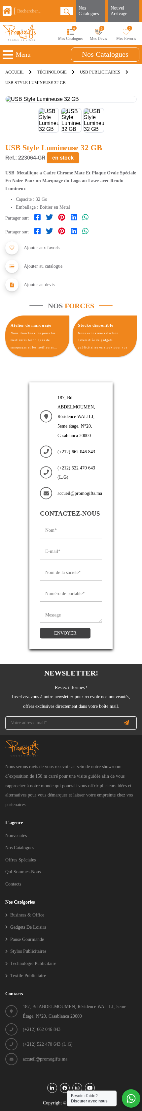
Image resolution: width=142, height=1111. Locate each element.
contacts (13, 883)
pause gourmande (27, 939)
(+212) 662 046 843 (76, 451)
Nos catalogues (89, 10)
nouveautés (16, 835)
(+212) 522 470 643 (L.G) (76, 472)
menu (23, 54)
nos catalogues (105, 54)
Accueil (14, 72)
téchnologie (52, 72)
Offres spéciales (20, 859)
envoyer (65, 633)
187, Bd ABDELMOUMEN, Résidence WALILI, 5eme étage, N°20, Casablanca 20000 (76, 416)
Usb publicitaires (100, 72)
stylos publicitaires (28, 951)
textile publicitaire (28, 975)
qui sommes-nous (23, 871)
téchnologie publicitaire (33, 963)
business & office (27, 914)
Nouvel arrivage (119, 10)
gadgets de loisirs (28, 927)
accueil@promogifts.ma (79, 493)
